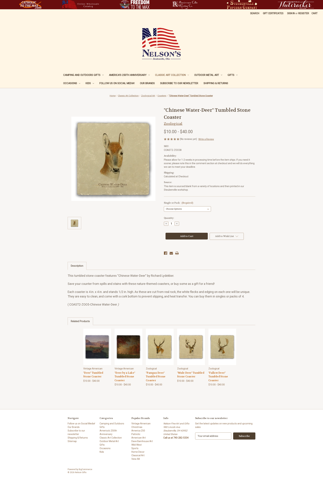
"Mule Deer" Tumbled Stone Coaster (190, 374)
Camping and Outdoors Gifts (81, 75)
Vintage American (141, 423)
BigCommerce (85, 469)
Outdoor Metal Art (206, 75)
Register (303, 13)
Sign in (291, 13)
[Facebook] (165, 253)
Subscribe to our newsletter (179, 83)
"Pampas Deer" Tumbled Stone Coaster (155, 376)
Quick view (94, 343)
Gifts (231, 75)
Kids (88, 83)
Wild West (136, 444)
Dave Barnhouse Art (142, 441)
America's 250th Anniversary (128, 75)
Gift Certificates (273, 13)
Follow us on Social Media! (117, 83)
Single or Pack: (178, 202)
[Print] (177, 253)
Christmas (136, 427)
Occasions (70, 83)
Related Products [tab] (80, 321)
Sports (134, 448)
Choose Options (97, 349)
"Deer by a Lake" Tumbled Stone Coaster (125, 376)
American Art (138, 437)
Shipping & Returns (216, 83)
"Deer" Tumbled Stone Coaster (93, 374)
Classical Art (138, 455)
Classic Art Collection (170, 75)
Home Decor (138, 451)
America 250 (138, 430)
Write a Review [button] (206, 139)
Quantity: (169, 218)
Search (254, 13)
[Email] (171, 253)
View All (135, 459)
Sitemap (72, 441)
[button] (30, 4)
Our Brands (147, 83)
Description (77, 265)
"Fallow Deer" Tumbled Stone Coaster (218, 376)
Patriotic (135, 434)
